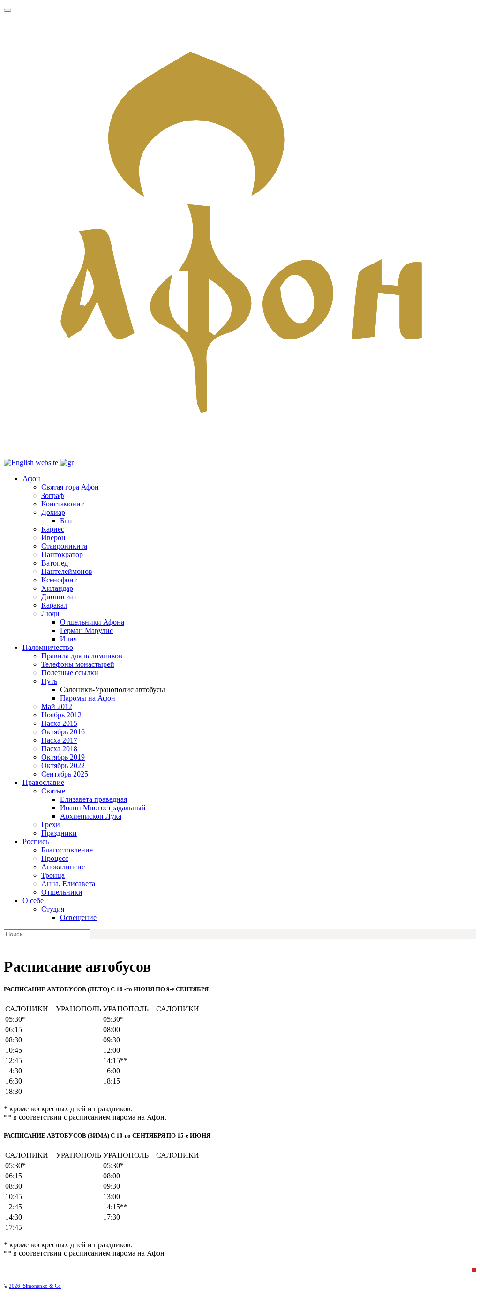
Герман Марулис (86, 630)
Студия (52, 909)
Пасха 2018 (59, 749)
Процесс (54, 858)
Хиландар (57, 588)
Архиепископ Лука (90, 816)
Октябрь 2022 (63, 765)
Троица (53, 875)
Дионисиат (59, 597)
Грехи (50, 825)
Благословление (67, 850)
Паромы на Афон (87, 698)
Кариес (52, 529)
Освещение (78, 917)
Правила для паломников (81, 656)
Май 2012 (56, 706)
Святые (53, 791)
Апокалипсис (63, 867)
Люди (50, 614)
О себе (33, 901)
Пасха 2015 (59, 723)
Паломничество (47, 647)
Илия (68, 639)
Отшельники (61, 892)
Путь (49, 681)
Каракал (54, 605)
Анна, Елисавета (68, 884)
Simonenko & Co (42, 1286)
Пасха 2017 (59, 740)
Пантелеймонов (66, 571)
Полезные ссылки (69, 673)
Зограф (52, 495)
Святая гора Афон (70, 487)
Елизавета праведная (93, 799)
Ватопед (54, 563)
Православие (43, 782)
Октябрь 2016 (63, 732)
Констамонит (62, 504)
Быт (66, 521)
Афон (31, 479)
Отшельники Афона (92, 622)
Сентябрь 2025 (64, 774)
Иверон (53, 538)
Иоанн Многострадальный (103, 808)
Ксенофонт (59, 580)
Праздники (59, 833)
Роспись (35, 841)
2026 (16, 1286)
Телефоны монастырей (77, 664)
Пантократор (62, 554)
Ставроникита (64, 546)
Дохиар (53, 512)
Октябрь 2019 (63, 757)
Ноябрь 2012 (61, 715)
